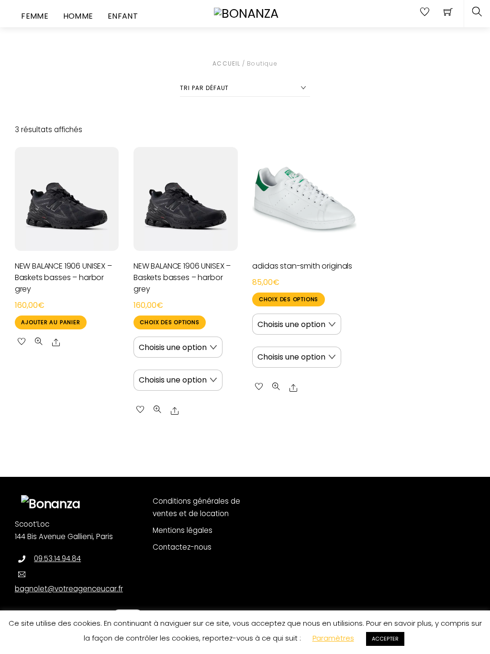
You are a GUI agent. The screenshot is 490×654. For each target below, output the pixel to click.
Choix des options (169, 322)
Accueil (226, 63)
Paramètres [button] (333, 638)
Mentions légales (182, 530)
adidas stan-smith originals (302, 265)
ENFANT (123, 16)
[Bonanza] (246, 13)
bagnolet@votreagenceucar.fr (69, 589)
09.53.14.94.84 (57, 558)
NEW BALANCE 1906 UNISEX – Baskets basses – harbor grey (63, 277)
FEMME (34, 16)
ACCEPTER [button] (385, 639)
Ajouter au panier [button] (50, 322)
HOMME (78, 16)
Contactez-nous (182, 547)
